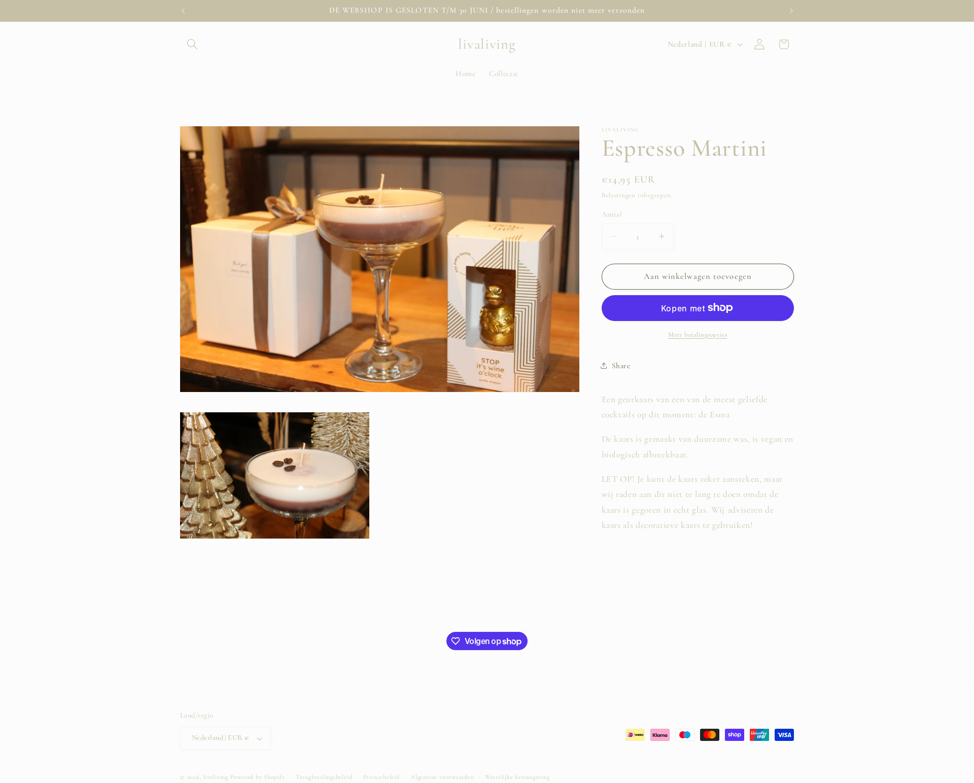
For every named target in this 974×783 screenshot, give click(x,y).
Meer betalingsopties (697, 334)
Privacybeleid (381, 776)
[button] (192, 44)
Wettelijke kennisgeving (517, 776)
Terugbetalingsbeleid (324, 776)
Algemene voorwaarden (442, 776)
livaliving (215, 776)
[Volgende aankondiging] (791, 10)
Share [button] (621, 365)
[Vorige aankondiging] (183, 10)
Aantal (612, 214)
